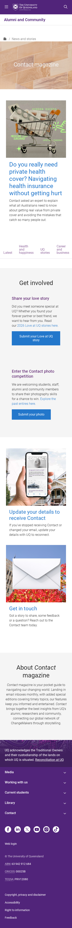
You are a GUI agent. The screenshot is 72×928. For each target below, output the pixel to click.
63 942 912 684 (21, 863)
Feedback (11, 917)
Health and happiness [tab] (26, 249)
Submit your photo (31, 414)
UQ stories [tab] (45, 251)
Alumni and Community (24, 19)
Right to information (17, 910)
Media (9, 772)
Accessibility (12, 902)
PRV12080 (21, 879)
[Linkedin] (17, 830)
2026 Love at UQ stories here (37, 325)
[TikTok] (56, 830)
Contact (10, 813)
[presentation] (8, 249)
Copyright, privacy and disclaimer (25, 894)
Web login (11, 843)
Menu (6, 7)
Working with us (16, 782)
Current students (17, 792)
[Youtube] (37, 830)
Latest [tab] (7, 253)
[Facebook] (8, 830)
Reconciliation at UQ (49, 760)
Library (10, 803)
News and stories (24, 39)
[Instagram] (46, 830)
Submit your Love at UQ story (36, 338)
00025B (21, 871)
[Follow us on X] (27, 830)
